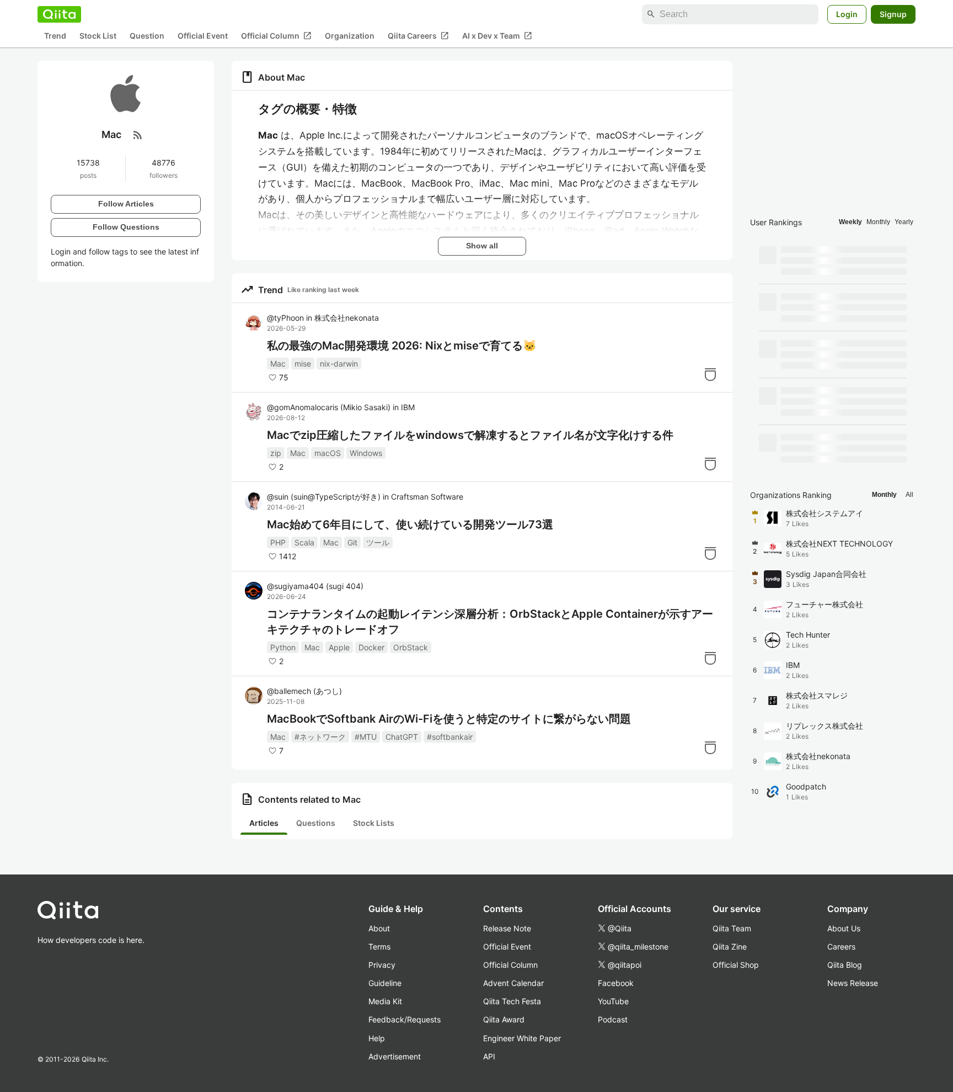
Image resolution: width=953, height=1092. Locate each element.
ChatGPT (402, 736)
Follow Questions (126, 226)
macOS (327, 453)
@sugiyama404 (315, 586)
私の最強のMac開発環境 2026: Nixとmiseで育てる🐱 (402, 345)
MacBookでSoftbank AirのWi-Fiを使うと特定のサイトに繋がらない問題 (449, 718)
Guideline (384, 983)
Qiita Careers (418, 35)
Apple (339, 647)
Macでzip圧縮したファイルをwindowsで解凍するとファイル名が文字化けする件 (470, 435)
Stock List (97, 36)
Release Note (507, 928)
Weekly (850, 222)
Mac (278, 363)
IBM (408, 407)
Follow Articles (126, 203)
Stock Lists (373, 823)
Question (147, 36)
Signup (893, 14)
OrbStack (410, 647)
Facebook (616, 983)
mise (303, 363)
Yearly (904, 222)
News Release (852, 983)
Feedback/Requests (404, 1019)
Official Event (203, 36)
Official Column (276, 35)
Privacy (381, 964)
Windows (366, 453)
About (379, 928)
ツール (377, 542)
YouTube (613, 1001)
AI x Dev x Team (497, 35)
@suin (324, 496)
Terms (379, 946)
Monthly (878, 222)
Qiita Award (503, 1019)
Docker (371, 647)
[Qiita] (59, 14)
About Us (843, 928)
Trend (55, 36)
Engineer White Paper (522, 1038)
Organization (349, 36)
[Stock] (710, 374)
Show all (482, 245)
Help (376, 1038)
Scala (304, 542)
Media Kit (385, 1001)
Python (283, 647)
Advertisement (394, 1056)
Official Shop (736, 964)
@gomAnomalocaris (328, 407)
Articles (264, 823)
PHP (278, 542)
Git (352, 542)
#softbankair (450, 736)
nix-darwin (339, 363)
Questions (315, 823)
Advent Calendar (513, 983)
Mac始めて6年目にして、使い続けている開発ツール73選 (410, 524)
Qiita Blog (844, 964)
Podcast (613, 1019)
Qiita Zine (730, 946)
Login (847, 14)
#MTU (366, 736)
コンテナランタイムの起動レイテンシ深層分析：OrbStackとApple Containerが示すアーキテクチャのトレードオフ (490, 621)
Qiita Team (732, 928)
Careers (841, 946)
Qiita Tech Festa (512, 1001)
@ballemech (304, 691)
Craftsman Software (427, 496)
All (909, 495)
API (489, 1056)
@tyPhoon (285, 317)
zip (275, 453)
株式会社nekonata (346, 317)
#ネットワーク (320, 736)
